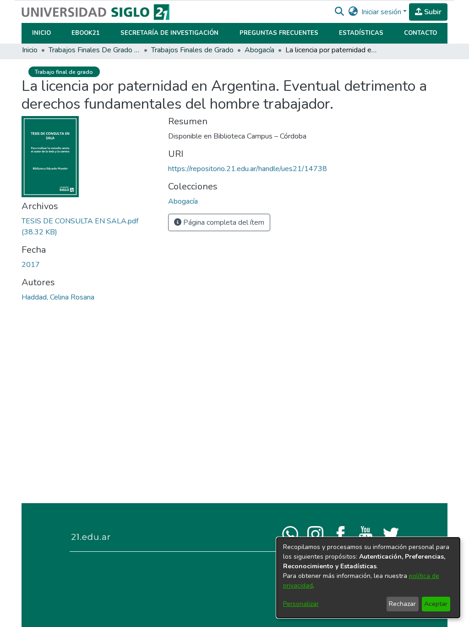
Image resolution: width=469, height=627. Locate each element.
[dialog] (368, 578)
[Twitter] (391, 533)
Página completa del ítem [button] (222, 222)
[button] (339, 11)
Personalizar (301, 603)
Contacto (420, 33)
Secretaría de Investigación (169, 33)
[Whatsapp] (290, 533)
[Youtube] (365, 533)
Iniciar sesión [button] (382, 12)
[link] (183, 201)
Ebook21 (85, 33)
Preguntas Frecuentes (279, 33)
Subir (432, 12)
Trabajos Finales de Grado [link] (192, 50)
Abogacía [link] (259, 50)
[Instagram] (315, 533)
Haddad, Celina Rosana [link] (58, 297)
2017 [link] (31, 265)
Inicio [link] (30, 50)
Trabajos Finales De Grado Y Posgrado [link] (94, 50)
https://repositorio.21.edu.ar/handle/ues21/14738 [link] (247, 169)
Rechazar (402, 603)
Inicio (41, 33)
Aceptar (435, 603)
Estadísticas (361, 33)
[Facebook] (340, 533)
